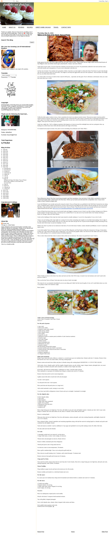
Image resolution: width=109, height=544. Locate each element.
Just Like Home (7, 182)
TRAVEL (55, 27)
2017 (4, 163)
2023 (4, 154)
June (5, 177)
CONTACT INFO (66, 27)
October (6, 171)
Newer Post (40, 531)
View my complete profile (7, 244)
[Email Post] (53, 506)
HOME (4, 27)
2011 (4, 195)
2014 (4, 190)
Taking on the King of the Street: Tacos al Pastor (53, 35)
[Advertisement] (49, 519)
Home (73, 531)
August (6, 174)
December (6, 168)
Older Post (105, 531)
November (6, 169)
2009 (4, 198)
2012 (4, 193)
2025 (4, 151)
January (6, 188)
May (5, 178)
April (5, 184)
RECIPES (30, 27)
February (6, 187)
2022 (4, 156)
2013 (4, 191)
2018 (4, 162)
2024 (4, 152)
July (5, 175)
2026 (4, 149)
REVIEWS (21, 27)
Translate (13, 77)
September (7, 172)
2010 (4, 196)
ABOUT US (12, 27)
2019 (4, 160)
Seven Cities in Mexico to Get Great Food (13, 181)
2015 (4, 167)
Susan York (6, 223)
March (5, 185)
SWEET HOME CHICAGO (43, 27)
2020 (4, 159)
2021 (4, 157)
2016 (4, 165)
